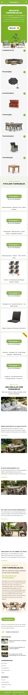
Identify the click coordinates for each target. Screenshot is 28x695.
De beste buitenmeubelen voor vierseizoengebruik (17, 648)
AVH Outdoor (4, 663)
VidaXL (2, 672)
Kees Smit (3, 665)
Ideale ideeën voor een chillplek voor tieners (14, 551)
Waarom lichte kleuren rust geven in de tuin (13, 426)
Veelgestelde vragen (6, 684)
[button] (2, 2)
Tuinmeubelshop (5, 668)
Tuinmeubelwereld (5, 670)
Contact (3, 686)
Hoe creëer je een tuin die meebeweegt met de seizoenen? (17, 654)
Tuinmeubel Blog (5, 682)
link (14, 199)
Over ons (3, 679)
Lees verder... (4, 435)
